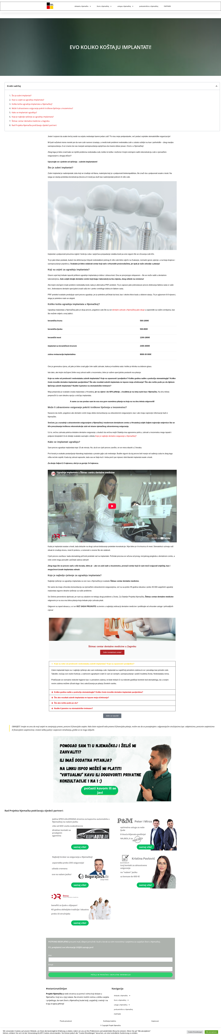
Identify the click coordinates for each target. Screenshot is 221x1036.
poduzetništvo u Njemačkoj (148, 6)
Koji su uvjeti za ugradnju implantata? (28, 100)
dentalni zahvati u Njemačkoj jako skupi (128, 310)
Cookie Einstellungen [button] (195, 1032)
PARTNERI (167, 6)
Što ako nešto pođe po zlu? (66, 703)
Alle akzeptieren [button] (211, 1032)
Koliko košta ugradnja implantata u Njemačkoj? (32, 104)
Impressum (155, 1021)
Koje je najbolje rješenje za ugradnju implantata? (33, 116)
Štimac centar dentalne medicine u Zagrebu (31, 121)
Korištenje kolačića (109, 1021)
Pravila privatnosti (66, 1021)
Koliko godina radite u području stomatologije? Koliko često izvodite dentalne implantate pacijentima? (98, 692)
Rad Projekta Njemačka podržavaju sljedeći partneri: (34, 125)
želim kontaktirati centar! (112, 652)
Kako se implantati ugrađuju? (24, 112)
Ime (50, 955)
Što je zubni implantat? (21, 95)
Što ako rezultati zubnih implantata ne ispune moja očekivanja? (81, 698)
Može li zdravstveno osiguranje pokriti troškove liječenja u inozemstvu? (42, 108)
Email (50, 964)
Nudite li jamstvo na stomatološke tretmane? (73, 708)
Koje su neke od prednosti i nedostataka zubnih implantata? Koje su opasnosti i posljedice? (94, 664)
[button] (216, 86)
